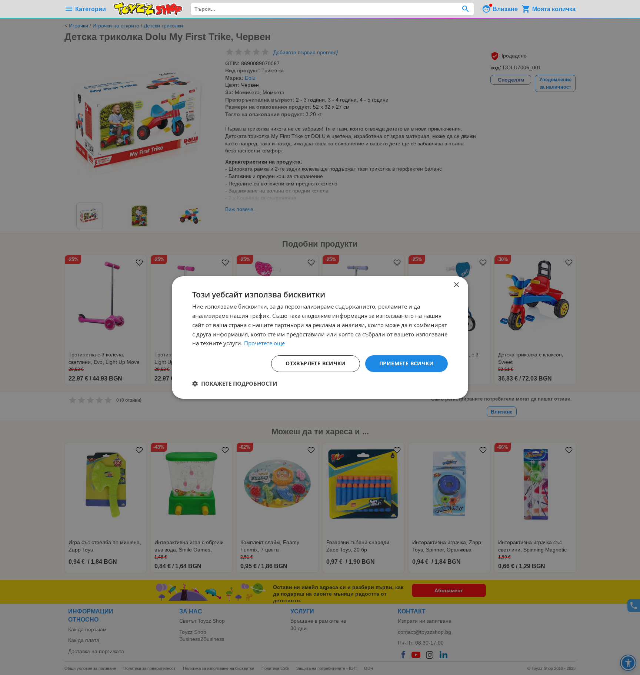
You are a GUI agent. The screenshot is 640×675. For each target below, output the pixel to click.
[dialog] (320, 337)
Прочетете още (264, 343)
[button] (234, 383)
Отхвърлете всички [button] (316, 363)
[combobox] (332, 9)
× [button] (456, 285)
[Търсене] (465, 9)
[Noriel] (148, 8)
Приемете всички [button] (406, 363)
